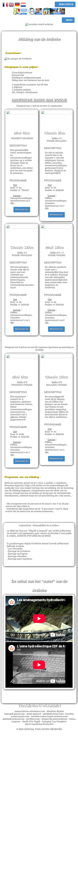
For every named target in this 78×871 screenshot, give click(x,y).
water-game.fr (33, 713)
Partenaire (47, 724)
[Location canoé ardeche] (39, 24)
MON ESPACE (65, 4)
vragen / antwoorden (39, 705)
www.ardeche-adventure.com (29, 711)
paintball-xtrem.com (53, 713)
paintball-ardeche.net (13, 718)
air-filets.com (33, 718)
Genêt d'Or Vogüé (31, 721)
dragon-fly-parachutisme (54, 718)
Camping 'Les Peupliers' (54, 721)
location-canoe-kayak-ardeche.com (49, 716)
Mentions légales (55, 711)
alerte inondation (33, 724)
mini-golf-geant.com (14, 713)
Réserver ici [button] (21, 209)
